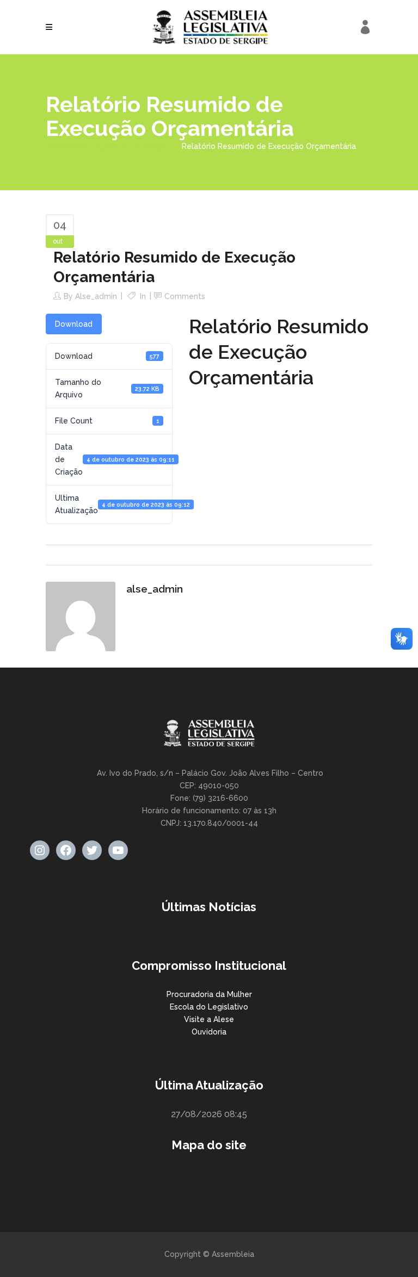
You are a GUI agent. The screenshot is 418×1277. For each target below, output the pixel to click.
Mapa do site (209, 1145)
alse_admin (96, 296)
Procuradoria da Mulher (209, 994)
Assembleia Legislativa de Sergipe (109, 146)
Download (74, 324)
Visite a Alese (209, 1019)
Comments (184, 296)
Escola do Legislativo (209, 1006)
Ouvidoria (209, 1031)
